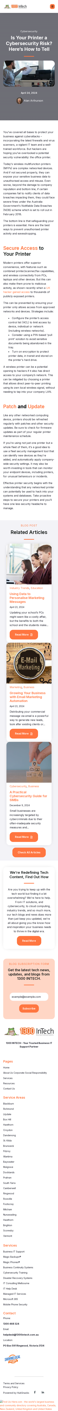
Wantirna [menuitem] (7, 1156)
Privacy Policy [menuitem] (10, 1387)
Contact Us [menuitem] (9, 1088)
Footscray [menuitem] (8, 1204)
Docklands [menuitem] (9, 1172)
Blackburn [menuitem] (8, 1103)
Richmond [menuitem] (8, 1108)
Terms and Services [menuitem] (13, 1383)
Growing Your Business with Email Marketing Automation (28, 697)
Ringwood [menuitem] (8, 1193)
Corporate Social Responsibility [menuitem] (30, 1072)
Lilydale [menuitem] (7, 1114)
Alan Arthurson (33, 100)
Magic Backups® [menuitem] (12, 1256)
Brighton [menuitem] (7, 1225)
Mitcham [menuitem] (7, 1209)
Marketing (16, 687)
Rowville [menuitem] (7, 1198)
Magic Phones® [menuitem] (11, 1262)
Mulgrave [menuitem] (8, 1167)
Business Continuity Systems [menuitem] (18, 1267)
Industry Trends (19, 588)
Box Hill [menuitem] (7, 1119)
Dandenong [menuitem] (9, 1135)
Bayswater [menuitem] (8, 1161)
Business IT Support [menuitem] (13, 1251)
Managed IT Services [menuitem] (14, 1293)
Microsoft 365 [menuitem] (10, 1299)
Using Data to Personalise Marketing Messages (27, 598)
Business (29, 687)
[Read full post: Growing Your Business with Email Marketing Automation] (29, 662)
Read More (22, 634)
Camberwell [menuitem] (9, 1188)
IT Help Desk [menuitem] (10, 1288)
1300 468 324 (11, 1323)
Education (37, 588)
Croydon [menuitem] (8, 1130)
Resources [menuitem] (9, 1083)
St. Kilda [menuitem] (7, 1140)
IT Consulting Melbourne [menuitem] (16, 1283)
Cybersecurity (29, 31)
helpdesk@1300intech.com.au (21, 1334)
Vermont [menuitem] (7, 1235)
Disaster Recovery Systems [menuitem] (17, 1278)
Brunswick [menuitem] (8, 1146)
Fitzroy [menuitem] (6, 1151)
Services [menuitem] (8, 1078)
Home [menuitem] (6, 1067)
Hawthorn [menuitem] (8, 1124)
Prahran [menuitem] (7, 1177)
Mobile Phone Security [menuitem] (15, 1304)
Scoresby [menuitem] (8, 1230)
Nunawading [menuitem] (9, 1214)
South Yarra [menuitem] (9, 1183)
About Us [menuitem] (8, 1072)
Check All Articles (29, 852)
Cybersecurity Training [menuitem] (15, 1272)
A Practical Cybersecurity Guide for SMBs (28, 796)
